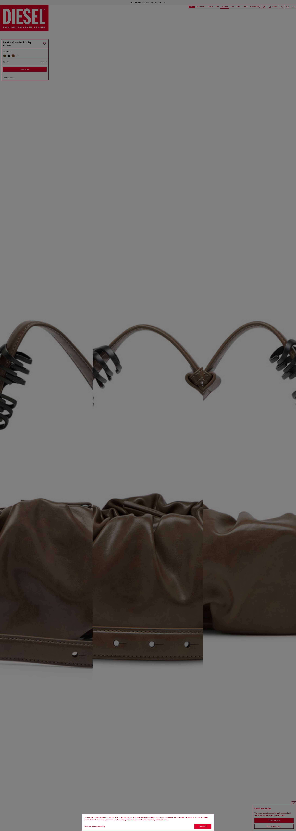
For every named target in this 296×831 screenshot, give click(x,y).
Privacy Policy (150, 820)
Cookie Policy (163, 820)
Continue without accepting (95, 826)
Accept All (203, 826)
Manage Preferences (128, 820)
